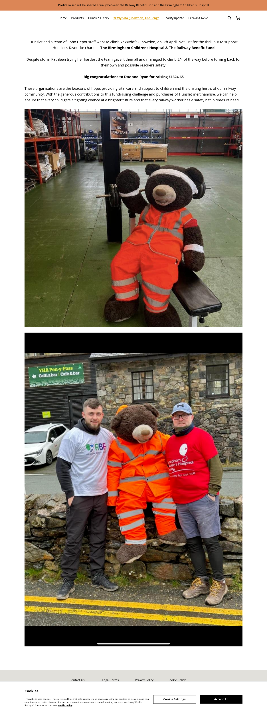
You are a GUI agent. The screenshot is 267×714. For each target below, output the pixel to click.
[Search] (229, 18)
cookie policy (65, 705)
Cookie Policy (177, 680)
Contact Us (77, 680)
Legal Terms (110, 680)
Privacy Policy (144, 680)
